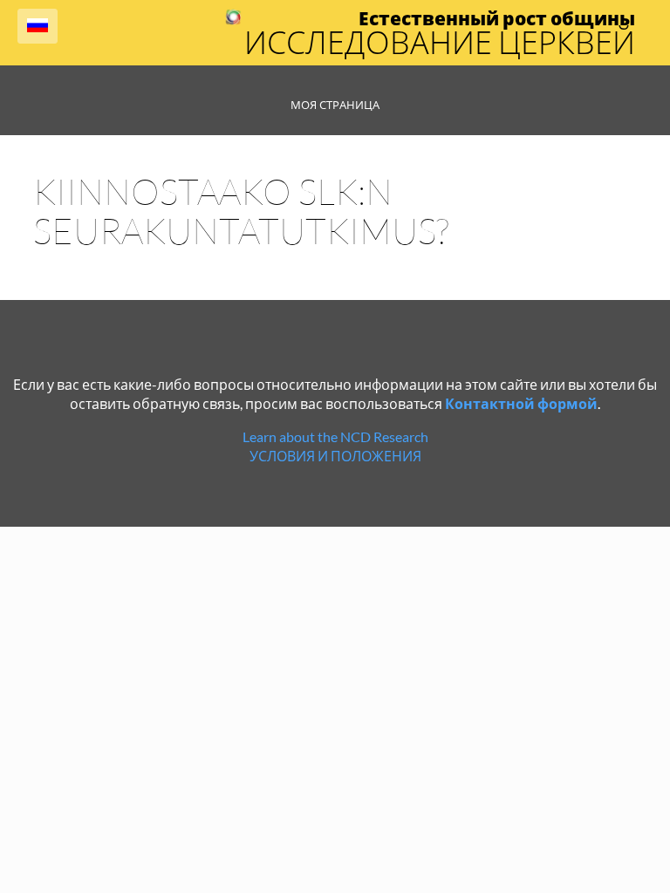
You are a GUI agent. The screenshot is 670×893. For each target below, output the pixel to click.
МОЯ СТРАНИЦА (335, 105)
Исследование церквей (439, 42)
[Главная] (233, 19)
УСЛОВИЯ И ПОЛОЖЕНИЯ (335, 455)
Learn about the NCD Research (335, 436)
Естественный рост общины (497, 18)
